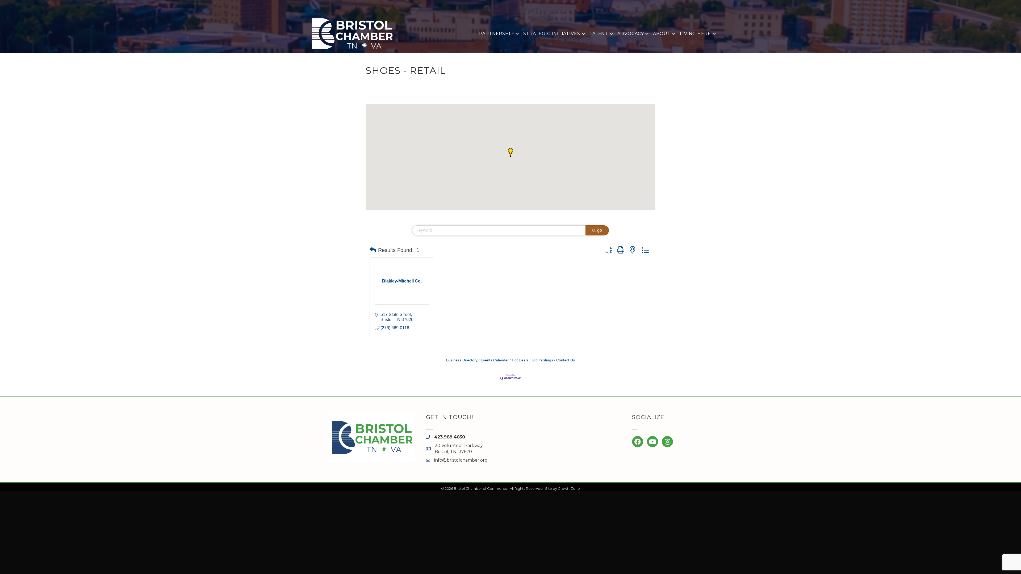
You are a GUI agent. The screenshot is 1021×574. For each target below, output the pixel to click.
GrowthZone (569, 488)
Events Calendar (495, 360)
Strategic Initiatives (551, 33)
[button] (510, 152)
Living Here (695, 33)
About (662, 33)
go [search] (599, 230)
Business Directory (462, 360)
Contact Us (565, 360)
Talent (598, 33)
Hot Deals (520, 360)
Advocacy (630, 33)
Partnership (496, 33)
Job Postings (542, 360)
